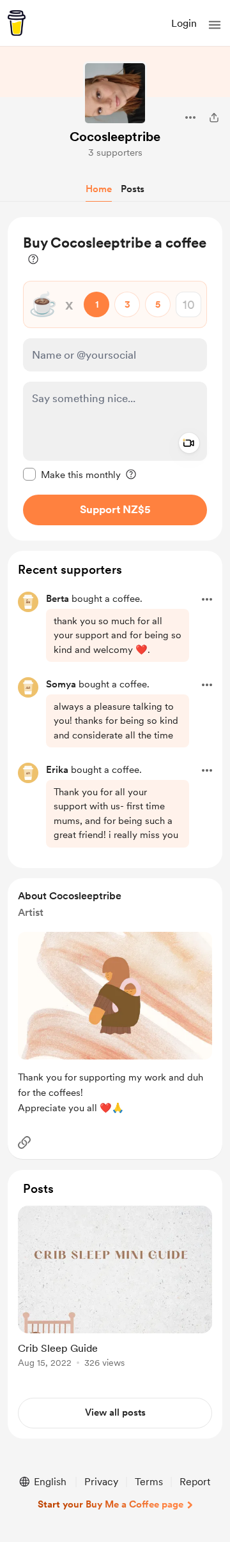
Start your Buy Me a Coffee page (110, 1504)
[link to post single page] (115, 1289)
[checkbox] (72, 474)
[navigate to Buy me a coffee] (17, 23)
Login (184, 23)
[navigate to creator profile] (115, 93)
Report (195, 1482)
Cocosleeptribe (115, 136)
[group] (115, 1294)
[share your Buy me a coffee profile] (214, 117)
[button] (214, 25)
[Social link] (24, 1142)
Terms (149, 1482)
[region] (115, 379)
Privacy (101, 1482)
